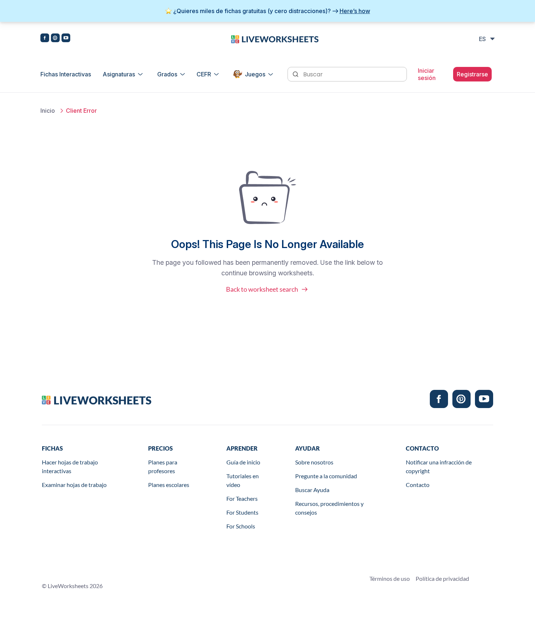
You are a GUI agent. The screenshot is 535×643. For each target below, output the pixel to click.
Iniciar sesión (427, 74)
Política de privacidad (442, 578)
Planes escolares (168, 484)
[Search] (296, 73)
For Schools (240, 526)
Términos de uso (389, 578)
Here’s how (355, 11)
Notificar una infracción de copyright (439, 466)
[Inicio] (274, 38)
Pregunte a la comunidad (326, 475)
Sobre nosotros (314, 462)
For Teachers (242, 498)
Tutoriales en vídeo (242, 480)
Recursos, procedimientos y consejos (329, 508)
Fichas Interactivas (65, 74)
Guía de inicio (243, 462)
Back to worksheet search (262, 289)
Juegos (255, 74)
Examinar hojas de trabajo (74, 484)
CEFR (204, 74)
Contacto (417, 484)
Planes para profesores (162, 466)
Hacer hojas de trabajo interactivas (70, 466)
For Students (242, 512)
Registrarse (472, 74)
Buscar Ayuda (312, 489)
